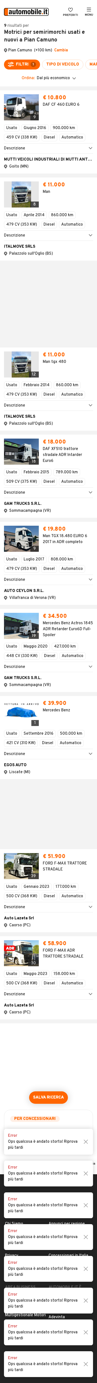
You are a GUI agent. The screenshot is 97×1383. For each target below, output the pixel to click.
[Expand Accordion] (48, 150)
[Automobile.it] (26, 12)
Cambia (61, 50)
